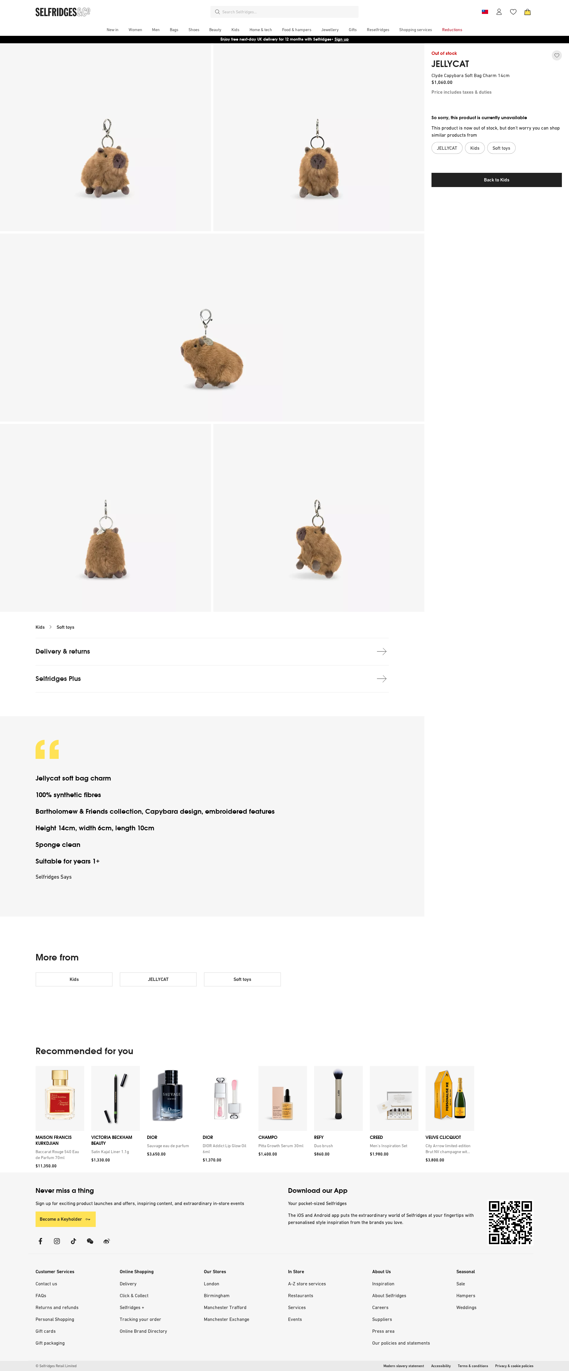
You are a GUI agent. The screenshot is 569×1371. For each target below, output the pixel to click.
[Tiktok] (73, 1244)
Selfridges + (132, 1307)
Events (295, 1319)
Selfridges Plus (58, 678)
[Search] (217, 12)
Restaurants (300, 1295)
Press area (383, 1331)
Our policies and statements (401, 1343)
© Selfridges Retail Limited (56, 1366)
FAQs (41, 1295)
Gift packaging (50, 1343)
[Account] (499, 12)
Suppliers (382, 1319)
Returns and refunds (57, 1307)
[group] (255, 1119)
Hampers (465, 1295)
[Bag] (527, 12)
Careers (380, 1307)
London (211, 1283)
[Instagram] (57, 1244)
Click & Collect (134, 1295)
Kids (40, 627)
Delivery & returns (63, 651)
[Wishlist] (513, 12)
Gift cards (46, 1331)
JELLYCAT (450, 64)
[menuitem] (113, 30)
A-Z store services (307, 1283)
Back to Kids (496, 180)
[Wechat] (90, 1244)
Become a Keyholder (61, 1219)
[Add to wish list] (557, 55)
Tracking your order (140, 1319)
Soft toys (65, 627)
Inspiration (383, 1283)
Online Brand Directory (143, 1331)
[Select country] (485, 12)
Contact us (46, 1283)
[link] (59, 1155)
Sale (460, 1283)
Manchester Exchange (226, 1319)
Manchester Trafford (225, 1307)
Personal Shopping (55, 1319)
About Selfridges (389, 1295)
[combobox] (289, 12)
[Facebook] (40, 1244)
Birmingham (217, 1295)
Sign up (342, 39)
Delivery (128, 1283)
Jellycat (49, 778)
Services (297, 1307)
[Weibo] (106, 1244)
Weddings (466, 1307)
